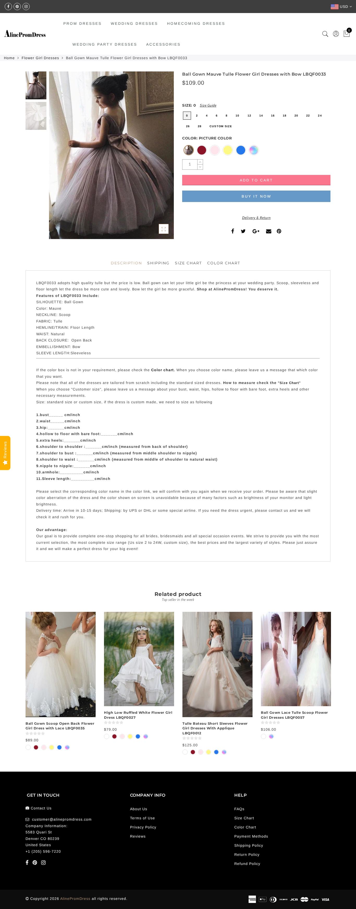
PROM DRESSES (82, 23)
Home (9, 58)
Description (126, 263)
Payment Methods (251, 836)
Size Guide (208, 105)
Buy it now (256, 196)
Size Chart (188, 263)
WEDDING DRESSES (134, 23)
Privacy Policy (143, 827)
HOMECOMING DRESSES (196, 23)
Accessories (163, 44)
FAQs (239, 809)
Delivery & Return (256, 217)
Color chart (162, 370)
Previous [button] (58, 158)
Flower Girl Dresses (40, 58)
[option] (111, 155)
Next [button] (158, 158)
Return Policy (247, 854)
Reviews (138, 836)
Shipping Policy (248, 845)
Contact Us (41, 808)
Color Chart (245, 827)
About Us (138, 809)
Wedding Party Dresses (104, 44)
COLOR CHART (223, 263)
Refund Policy (247, 864)
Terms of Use (142, 818)
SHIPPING (158, 263)
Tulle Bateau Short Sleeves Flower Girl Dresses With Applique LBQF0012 (215, 728)
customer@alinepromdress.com (62, 819)
